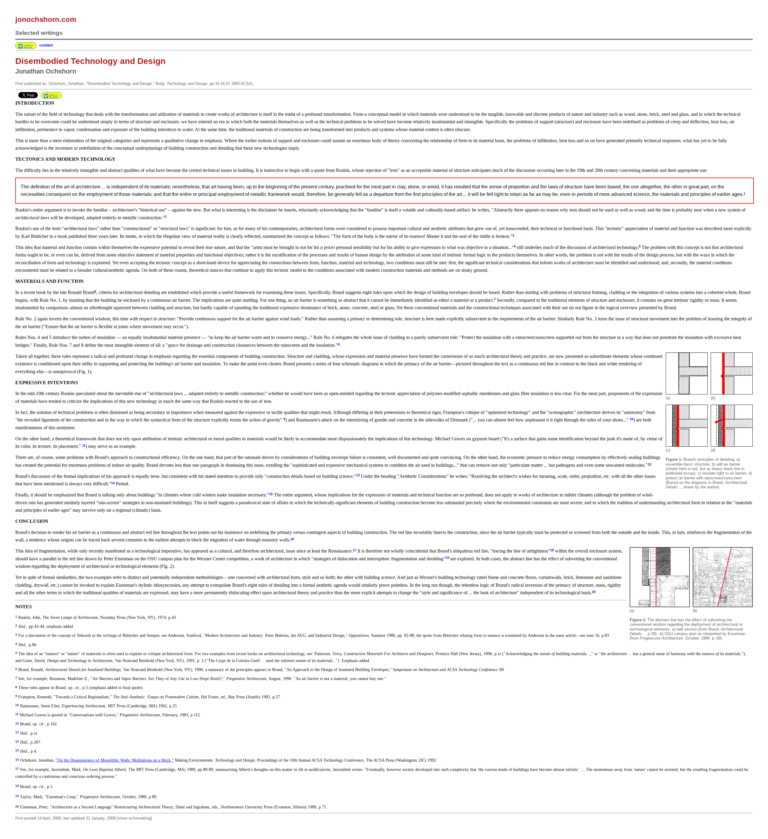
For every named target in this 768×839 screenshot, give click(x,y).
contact (46, 45)
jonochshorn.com (45, 19)
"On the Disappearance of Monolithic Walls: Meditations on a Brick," (115, 760)
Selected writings (39, 33)
